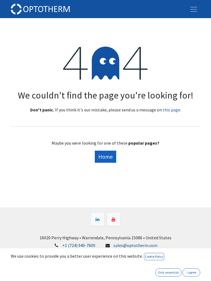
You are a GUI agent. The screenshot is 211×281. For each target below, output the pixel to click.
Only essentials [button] (168, 272)
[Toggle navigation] (193, 9)
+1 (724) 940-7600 (78, 245)
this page (171, 110)
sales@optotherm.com (135, 245)
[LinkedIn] (97, 219)
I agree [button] (191, 272)
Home (105, 156)
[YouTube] (113, 219)
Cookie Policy (154, 256)
